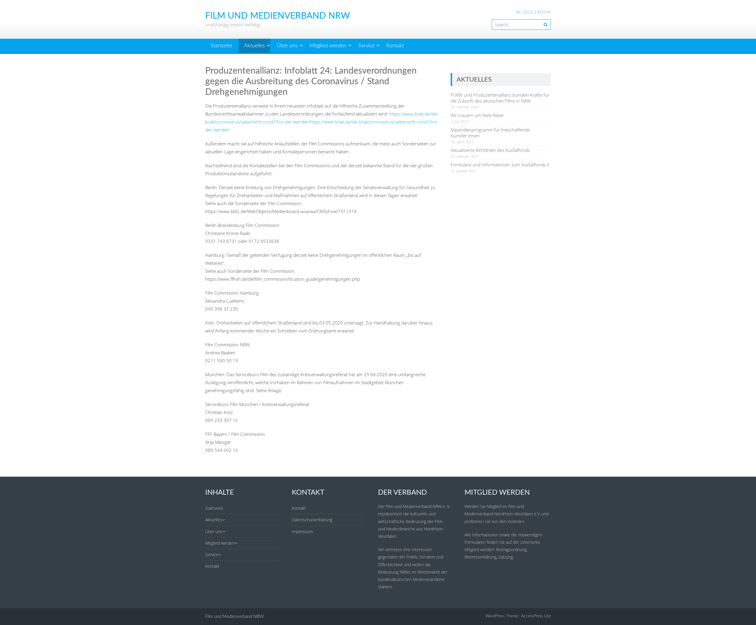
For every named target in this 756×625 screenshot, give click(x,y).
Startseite (221, 45)
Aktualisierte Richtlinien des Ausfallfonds (490, 150)
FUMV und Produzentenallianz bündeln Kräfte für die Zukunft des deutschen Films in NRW (500, 98)
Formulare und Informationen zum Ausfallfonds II (500, 165)
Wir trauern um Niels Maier (477, 115)
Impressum (302, 531)
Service (366, 45)
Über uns (287, 45)
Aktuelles (254, 45)
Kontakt (395, 45)
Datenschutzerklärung (312, 519)
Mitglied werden (327, 45)
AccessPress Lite (536, 616)
